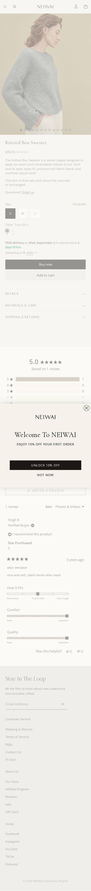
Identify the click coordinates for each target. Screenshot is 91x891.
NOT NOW (45, 475)
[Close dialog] (86, 408)
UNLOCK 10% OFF (45, 465)
